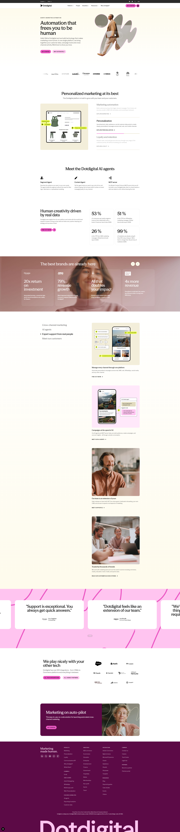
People (78, 5)
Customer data (68, 805)
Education (86, 757)
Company (42, 1)
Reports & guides (107, 784)
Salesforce (105, 764)
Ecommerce (86, 754)
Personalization (68, 754)
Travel (85, 790)
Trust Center (125, 757)
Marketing (66, 750)
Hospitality (86, 774)
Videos (105, 794)
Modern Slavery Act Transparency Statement (99, 812)
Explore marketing (103, 114)
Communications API (70, 760)
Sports (85, 787)
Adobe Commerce (108, 750)
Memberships (87, 780)
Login (139, 1)
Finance (85, 767)
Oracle (104, 760)
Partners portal (126, 771)
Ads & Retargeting (69, 781)
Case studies (106, 787)
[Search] (135, 1)
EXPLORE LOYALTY (102, 146)
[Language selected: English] (129, 1)
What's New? (67, 767)
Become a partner (127, 768)
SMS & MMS (67, 778)
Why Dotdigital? (105, 5)
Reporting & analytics (70, 801)
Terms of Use (80, 812)
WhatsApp (67, 784)
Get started (131, 5)
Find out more (46, 230)
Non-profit (86, 784)
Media (85, 777)
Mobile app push (68, 787)
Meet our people (97, 507)
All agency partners (71, 677)
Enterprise (86, 760)
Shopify (105, 767)
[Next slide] (138, 264)
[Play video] (115, 35)
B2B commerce (87, 750)
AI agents (66, 798)
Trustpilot (105, 774)
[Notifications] (132, 1)
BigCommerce (107, 754)
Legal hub (124, 760)
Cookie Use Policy (87, 812)
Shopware (105, 770)
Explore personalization (105, 130)
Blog (104, 781)
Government (86, 770)
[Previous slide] (133, 264)
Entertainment (87, 764)
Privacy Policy (74, 812)
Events (104, 791)
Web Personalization (69, 791)
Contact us (125, 750)
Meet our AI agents (98, 439)
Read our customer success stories (104, 576)
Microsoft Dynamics (108, 757)
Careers (124, 754)
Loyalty (66, 757)
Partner (49, 1)
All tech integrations (51, 677)
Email (65, 774)
